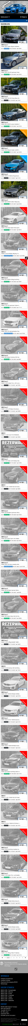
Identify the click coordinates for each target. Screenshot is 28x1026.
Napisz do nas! (10, 1024)
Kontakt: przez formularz (8, 1015)
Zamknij (24, 1020)
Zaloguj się (24, 17)
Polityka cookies (5, 980)
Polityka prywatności (7, 979)
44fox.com (24, 1024)
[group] (14, 7)
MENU (2, 21)
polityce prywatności (9, 1021)
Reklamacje (4, 984)
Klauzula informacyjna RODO (9, 982)
